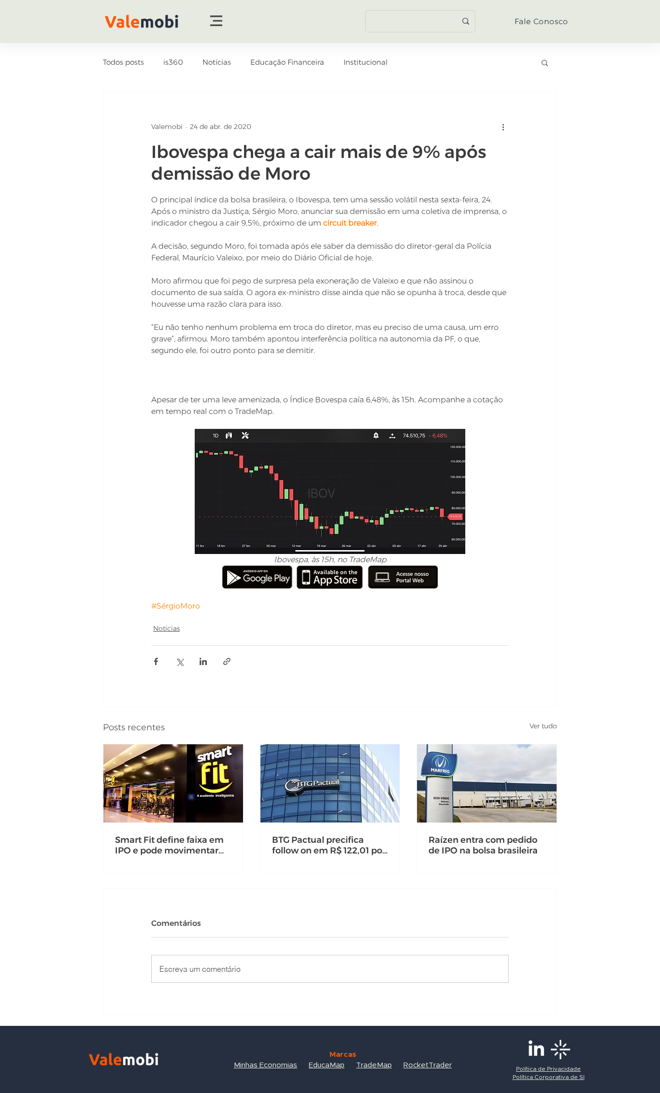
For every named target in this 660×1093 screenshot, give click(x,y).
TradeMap (374, 1065)
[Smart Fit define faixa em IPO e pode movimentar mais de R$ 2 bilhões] (173, 783)
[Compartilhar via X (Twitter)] (179, 661)
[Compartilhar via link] (226, 661)
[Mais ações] (503, 126)
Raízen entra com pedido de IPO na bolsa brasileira (483, 845)
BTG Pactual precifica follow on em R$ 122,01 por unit (329, 845)
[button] (216, 20)
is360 (173, 62)
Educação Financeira (287, 62)
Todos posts (123, 62)
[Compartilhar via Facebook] (155, 661)
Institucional (365, 62)
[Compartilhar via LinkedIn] (203, 661)
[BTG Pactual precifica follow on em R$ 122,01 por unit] (330, 783)
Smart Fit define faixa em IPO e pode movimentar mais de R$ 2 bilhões (169, 845)
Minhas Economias (265, 1065)
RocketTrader (427, 1065)
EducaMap (326, 1065)
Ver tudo (543, 726)
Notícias (216, 62)
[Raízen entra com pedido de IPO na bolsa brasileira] (487, 783)
